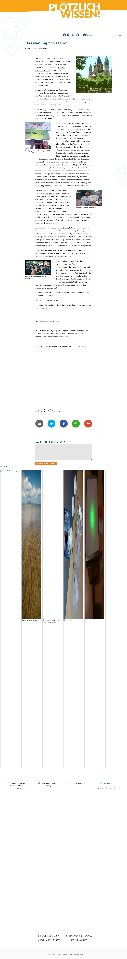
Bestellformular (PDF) (57, 334)
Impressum (100, 788)
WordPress (55, 954)
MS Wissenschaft (42, 96)
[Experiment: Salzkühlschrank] (73, 544)
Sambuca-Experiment (73, 243)
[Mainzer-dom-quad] (94, 74)
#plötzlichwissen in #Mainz (47, 322)
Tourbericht (57, 412)
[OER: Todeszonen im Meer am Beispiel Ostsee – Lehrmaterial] (31, 544)
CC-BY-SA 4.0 (45, 346)
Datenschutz (110, 788)
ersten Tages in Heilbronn (69, 159)
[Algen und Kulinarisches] (73, 693)
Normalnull (82, 168)
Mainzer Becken (51, 79)
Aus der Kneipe (45, 410)
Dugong (76, 144)
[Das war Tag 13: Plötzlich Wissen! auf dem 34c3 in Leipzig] (52, 544)
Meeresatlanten (51, 193)
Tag (49, 412)
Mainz (45, 412)
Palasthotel (78, 954)
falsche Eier (60, 144)
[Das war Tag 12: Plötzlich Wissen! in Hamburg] (94, 693)
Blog (51, 410)
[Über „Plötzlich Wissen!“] (10, 544)
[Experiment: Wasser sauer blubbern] (115, 544)
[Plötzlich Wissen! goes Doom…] (52, 693)
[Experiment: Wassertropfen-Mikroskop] (94, 544)
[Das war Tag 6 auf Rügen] (31, 693)
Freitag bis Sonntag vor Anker (76, 220)
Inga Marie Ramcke (41, 48)
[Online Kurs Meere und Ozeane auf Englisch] (10, 693)
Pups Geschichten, (77, 141)
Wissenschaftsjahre (64, 150)
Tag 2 (51, 412)
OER (42, 196)
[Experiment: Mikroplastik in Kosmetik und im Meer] (115, 693)
